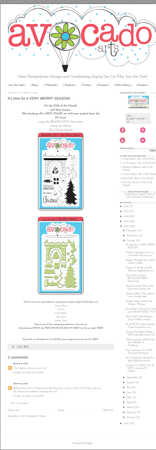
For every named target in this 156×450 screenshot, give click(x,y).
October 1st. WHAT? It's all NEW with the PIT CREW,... (140, 368)
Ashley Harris (60, 306)
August (131, 382)
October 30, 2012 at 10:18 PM (28, 396)
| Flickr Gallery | (123, 85)
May (129, 397)
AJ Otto (60, 309)
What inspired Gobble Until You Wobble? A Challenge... (140, 342)
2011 (126, 423)
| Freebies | (142, 85)
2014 (126, 216)
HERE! (100, 328)
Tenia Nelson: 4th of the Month (139, 159)
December (132, 230)
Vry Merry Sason (61, 129)
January (131, 417)
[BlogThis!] (20, 346)
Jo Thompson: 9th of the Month (139, 163)
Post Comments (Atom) (33, 416)
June (129, 392)
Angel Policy (131, 194)
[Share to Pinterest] (27, 346)
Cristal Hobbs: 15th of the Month (139, 174)
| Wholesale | (51, 85)
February (132, 412)
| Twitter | (86, 85)
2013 (126, 221)
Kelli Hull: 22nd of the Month (138, 178)
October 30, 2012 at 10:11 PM (28, 373)
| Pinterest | (103, 85)
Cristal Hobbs (61, 313)
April (130, 402)
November (132, 235)
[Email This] (18, 346)
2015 (126, 211)
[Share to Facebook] (25, 346)
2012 (126, 226)
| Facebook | (69, 85)
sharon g (17, 363)
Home (61, 410)
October (131, 240)
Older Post (108, 410)
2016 (126, 206)
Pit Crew (60, 117)
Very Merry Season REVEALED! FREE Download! (136, 278)
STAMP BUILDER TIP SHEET (65, 328)
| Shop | (34, 85)
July (129, 387)
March (130, 407)
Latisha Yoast (61, 321)
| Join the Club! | (16, 85)
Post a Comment (19, 403)
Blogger (89, 443)
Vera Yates (61, 317)
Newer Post (14, 410)
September (132, 377)
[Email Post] (13, 347)
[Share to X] (22, 346)
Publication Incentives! (142, 197)
